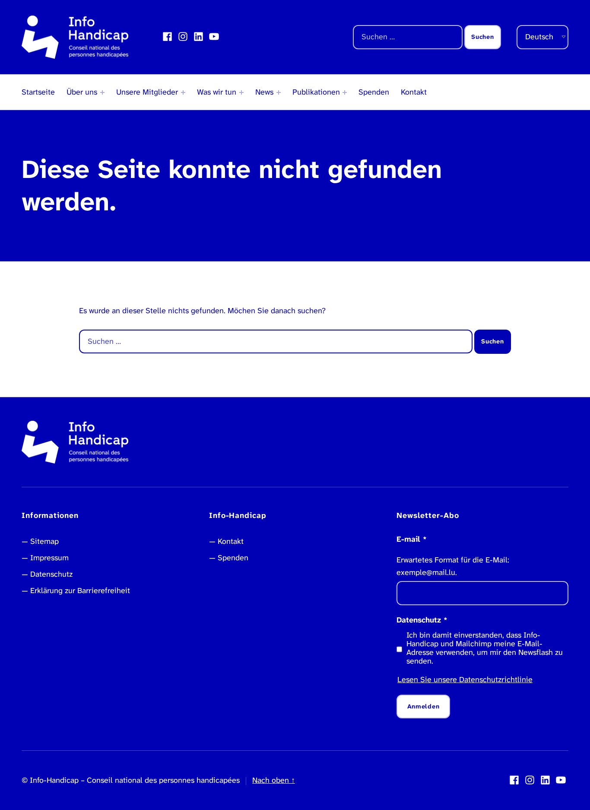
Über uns (82, 92)
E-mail (412, 539)
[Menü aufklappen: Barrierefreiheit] (241, 92)
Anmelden (423, 706)
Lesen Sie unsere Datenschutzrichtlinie (465, 679)
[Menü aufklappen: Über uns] (102, 92)
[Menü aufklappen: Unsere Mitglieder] (183, 92)
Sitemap (44, 541)
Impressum (49, 558)
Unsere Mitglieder (147, 92)
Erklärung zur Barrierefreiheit (80, 590)
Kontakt (414, 92)
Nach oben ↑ (273, 780)
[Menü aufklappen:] (278, 92)
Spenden (373, 92)
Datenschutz (51, 574)
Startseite (38, 92)
